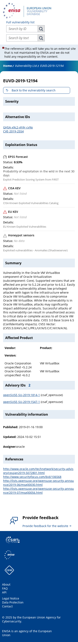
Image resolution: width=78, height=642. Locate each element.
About (6, 584)
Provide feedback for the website (45, 526)
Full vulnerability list (20, 22)
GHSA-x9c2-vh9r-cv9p (18, 127)
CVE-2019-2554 (13, 131)
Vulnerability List (26, 66)
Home (7, 66)
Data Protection (13, 602)
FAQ (5, 588)
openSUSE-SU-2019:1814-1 (21, 395)
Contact (7, 606)
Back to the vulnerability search (34, 90)
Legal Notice (10, 598)
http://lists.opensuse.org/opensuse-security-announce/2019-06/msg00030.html (38, 483)
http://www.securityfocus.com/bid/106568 (32, 477)
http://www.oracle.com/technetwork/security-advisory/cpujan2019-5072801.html (38, 471)
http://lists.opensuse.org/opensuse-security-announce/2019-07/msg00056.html (38, 491)
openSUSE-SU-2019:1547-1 (21, 402)
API (4, 592)
